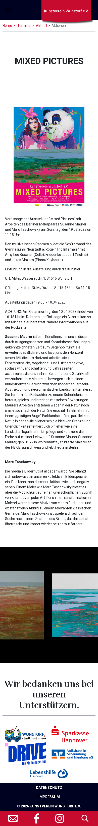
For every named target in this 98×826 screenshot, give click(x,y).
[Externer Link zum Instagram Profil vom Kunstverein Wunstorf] (59, 818)
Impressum (49, 797)
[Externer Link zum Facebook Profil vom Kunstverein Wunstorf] (36, 818)
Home (7, 26)
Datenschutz (49, 788)
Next (89, 603)
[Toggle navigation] (9, 10)
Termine (24, 26)
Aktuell (41, 26)
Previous (9, 603)
